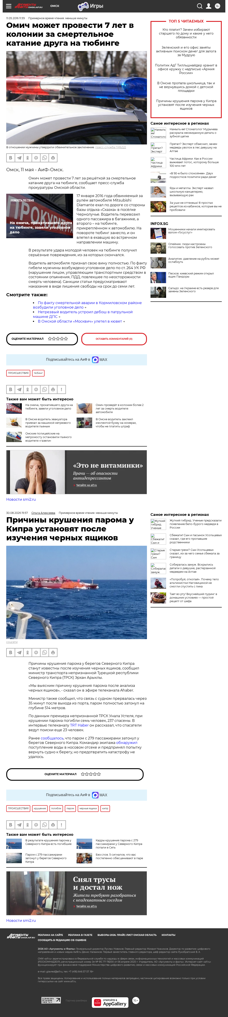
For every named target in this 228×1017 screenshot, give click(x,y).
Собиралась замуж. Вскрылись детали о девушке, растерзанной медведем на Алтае (193, 568)
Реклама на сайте (50, 935)
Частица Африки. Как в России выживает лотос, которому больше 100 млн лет (194, 162)
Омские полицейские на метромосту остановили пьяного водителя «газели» (48, 437)
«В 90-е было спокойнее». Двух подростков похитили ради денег (193, 175)
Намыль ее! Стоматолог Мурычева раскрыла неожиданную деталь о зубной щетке (194, 133)
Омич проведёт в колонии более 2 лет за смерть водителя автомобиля (120, 408)
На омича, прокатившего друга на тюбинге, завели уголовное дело (49, 406)
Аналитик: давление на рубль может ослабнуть (193, 260)
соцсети (12, 642)
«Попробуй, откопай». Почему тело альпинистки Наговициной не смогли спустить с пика (194, 583)
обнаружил (126, 743)
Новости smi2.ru (21, 499)
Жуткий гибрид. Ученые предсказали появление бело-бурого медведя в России (196, 524)
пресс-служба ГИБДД (110, 147)
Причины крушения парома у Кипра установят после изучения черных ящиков (186, 105)
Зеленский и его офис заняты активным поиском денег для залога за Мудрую (186, 51)
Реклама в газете (80, 935)
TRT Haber (79, 725)
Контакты (168, 935)
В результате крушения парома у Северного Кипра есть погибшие (48, 842)
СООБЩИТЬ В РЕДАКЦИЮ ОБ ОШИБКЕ (62, 940)
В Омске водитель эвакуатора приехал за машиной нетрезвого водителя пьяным (48, 423)
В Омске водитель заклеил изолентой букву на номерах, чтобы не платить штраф (116, 423)
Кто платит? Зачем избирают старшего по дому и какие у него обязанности (186, 33)
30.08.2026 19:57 (17, 513)
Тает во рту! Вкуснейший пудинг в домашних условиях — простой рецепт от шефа (193, 597)
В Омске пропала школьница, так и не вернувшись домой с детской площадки (186, 87)
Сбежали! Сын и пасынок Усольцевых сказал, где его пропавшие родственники (196, 538)
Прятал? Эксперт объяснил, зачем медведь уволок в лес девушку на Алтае (193, 147)
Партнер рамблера (76, 1000)
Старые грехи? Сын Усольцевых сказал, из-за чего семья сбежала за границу (195, 553)
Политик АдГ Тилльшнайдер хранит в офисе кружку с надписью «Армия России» (186, 69)
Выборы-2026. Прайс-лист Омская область (127, 935)
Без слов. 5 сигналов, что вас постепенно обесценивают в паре (119, 856)
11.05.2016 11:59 (15, 18)
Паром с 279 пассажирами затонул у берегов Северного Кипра (46, 858)
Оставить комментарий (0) (114, 339)
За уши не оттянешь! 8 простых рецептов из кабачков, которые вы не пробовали (196, 206)
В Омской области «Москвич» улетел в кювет (80, 321)
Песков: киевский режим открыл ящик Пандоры (191, 275)
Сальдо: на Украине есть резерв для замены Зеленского (193, 290)
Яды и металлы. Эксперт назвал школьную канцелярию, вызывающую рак (192, 191)
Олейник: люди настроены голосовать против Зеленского (190, 246)
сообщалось (52, 738)
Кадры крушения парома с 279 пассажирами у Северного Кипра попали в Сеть (119, 844)
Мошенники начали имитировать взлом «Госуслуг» (191, 231)
